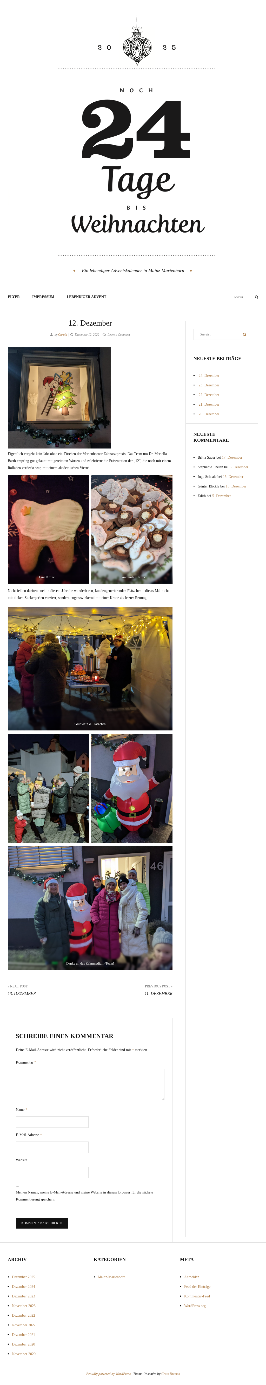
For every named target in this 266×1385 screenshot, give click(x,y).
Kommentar (26, 1062)
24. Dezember (209, 376)
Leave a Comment (119, 335)
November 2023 (24, 1306)
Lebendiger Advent (86, 297)
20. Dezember (209, 414)
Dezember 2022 (23, 1315)
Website (21, 1160)
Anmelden (191, 1277)
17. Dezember (232, 457)
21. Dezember (209, 404)
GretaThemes (170, 1374)
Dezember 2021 (23, 1335)
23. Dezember (209, 385)
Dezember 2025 (23, 1277)
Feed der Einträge (197, 1287)
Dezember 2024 (23, 1287)
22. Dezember (209, 395)
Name (21, 1110)
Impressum (43, 297)
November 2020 (24, 1354)
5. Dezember (221, 496)
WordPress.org (195, 1306)
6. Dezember (239, 467)
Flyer (14, 297)
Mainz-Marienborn (111, 1277)
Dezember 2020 (23, 1344)
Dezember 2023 (23, 1296)
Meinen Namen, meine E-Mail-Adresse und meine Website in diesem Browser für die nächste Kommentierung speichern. (84, 1195)
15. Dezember (233, 477)
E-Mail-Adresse (29, 1135)
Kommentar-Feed (197, 1296)
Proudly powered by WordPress (108, 1374)
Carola (62, 335)
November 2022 (24, 1325)
